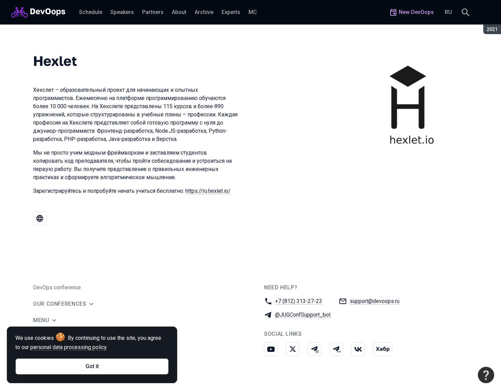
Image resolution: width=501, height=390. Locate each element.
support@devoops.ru (374, 301)
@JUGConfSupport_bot (303, 315)
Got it (92, 366)
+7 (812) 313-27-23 (298, 301)
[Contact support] (486, 375)
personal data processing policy (68, 347)
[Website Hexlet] (40, 218)
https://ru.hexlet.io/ (208, 191)
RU (448, 12)
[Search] (465, 12)
